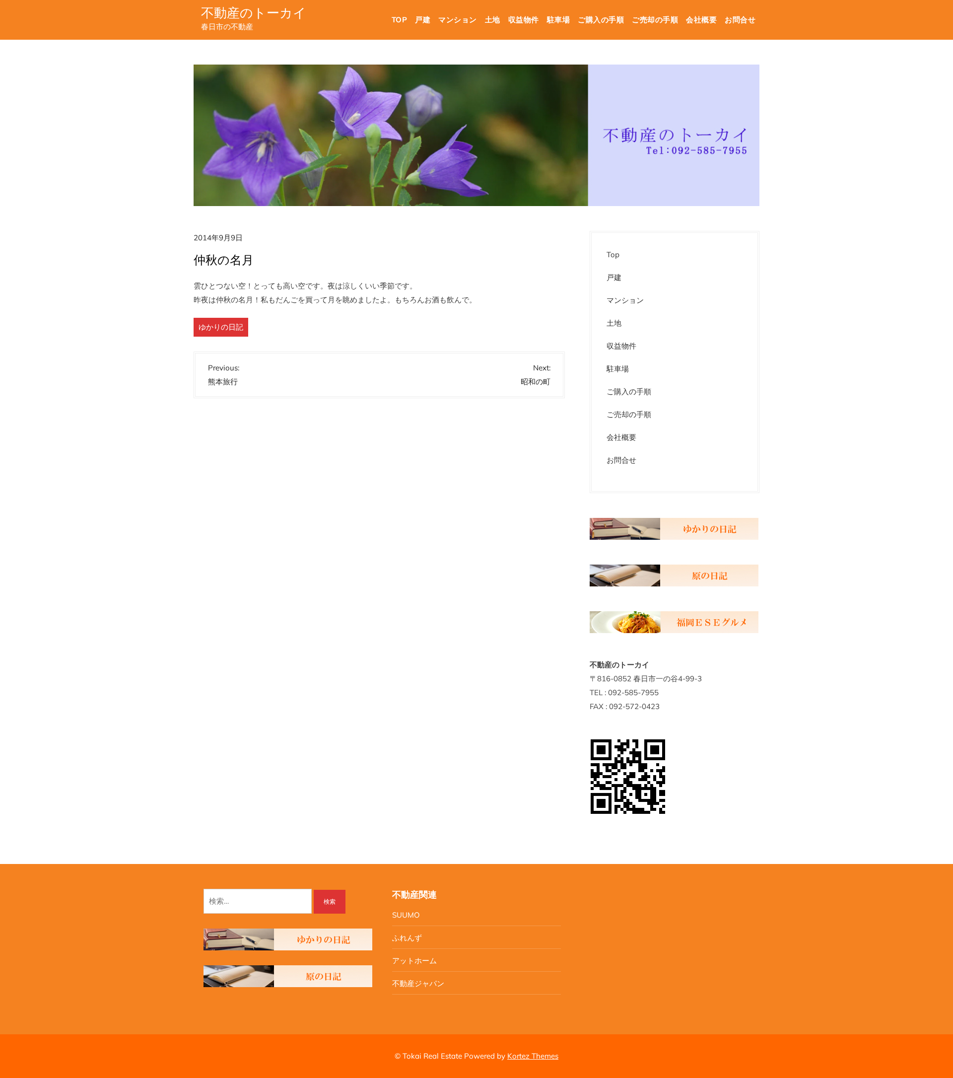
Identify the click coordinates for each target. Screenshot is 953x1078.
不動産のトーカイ (253, 12)
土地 (492, 19)
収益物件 (523, 19)
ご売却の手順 (655, 19)
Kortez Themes (532, 1056)
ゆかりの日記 (221, 327)
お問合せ (740, 19)
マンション (457, 19)
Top (400, 19)
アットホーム (414, 960)
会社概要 (701, 19)
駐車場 (558, 19)
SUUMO (406, 915)
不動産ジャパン (418, 983)
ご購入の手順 (601, 19)
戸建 (422, 19)
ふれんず (407, 937)
